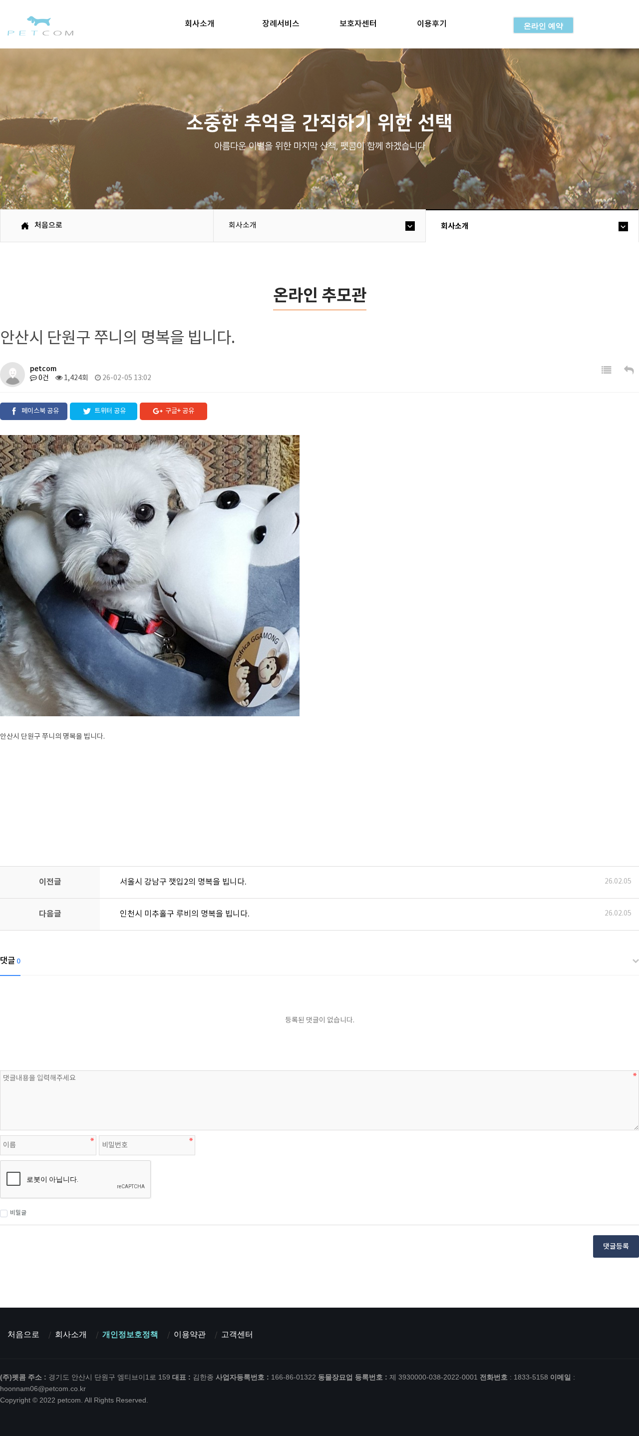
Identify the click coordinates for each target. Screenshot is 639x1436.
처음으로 (23, 1334)
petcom (39, 25)
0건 (43, 378)
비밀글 (18, 1212)
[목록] (607, 371)
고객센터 (237, 1334)
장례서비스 (281, 23)
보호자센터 (358, 23)
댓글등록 (616, 1246)
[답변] (629, 371)
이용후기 (432, 23)
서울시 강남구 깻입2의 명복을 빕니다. (183, 882)
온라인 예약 (543, 25)
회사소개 (200, 23)
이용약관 (190, 1334)
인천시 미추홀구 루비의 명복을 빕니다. (185, 914)
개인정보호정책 (130, 1334)
